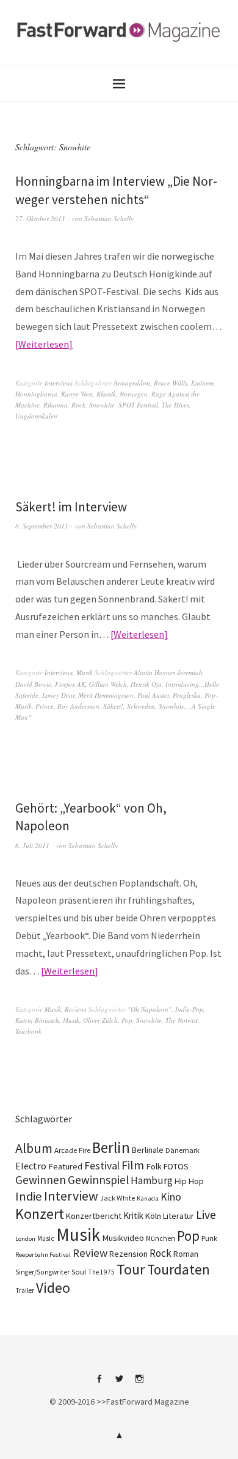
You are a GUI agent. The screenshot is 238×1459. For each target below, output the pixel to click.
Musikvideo (123, 1237)
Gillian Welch (108, 684)
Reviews (76, 1009)
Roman (185, 1253)
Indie (28, 1196)
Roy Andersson (78, 706)
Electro (30, 1166)
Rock (78, 404)
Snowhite (102, 404)
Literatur (178, 1215)
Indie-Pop (189, 1009)
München (160, 1238)
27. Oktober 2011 (40, 218)
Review (90, 1253)
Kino (170, 1197)
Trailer (24, 1290)
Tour (131, 1269)
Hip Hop (189, 1181)
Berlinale (148, 1149)
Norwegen (134, 393)
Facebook (99, 1383)
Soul (78, 1271)
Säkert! (113, 706)
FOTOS (176, 1166)
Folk (154, 1166)
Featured (65, 1166)
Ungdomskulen (36, 415)
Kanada (148, 1198)
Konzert (39, 1213)
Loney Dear (58, 695)
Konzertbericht (93, 1215)
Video (53, 1287)
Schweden (141, 706)
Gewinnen (40, 1179)
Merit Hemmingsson (106, 695)
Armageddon (132, 382)
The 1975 (101, 1272)
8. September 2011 (41, 525)
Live (206, 1214)
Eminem (202, 382)
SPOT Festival (138, 404)
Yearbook (28, 1031)
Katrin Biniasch (37, 1020)
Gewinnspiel (98, 1179)
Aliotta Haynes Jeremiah (168, 672)
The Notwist (181, 1020)
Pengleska (187, 695)
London (25, 1239)
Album (33, 1148)
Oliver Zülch (100, 1020)
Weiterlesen (43, 344)
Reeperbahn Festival (43, 1255)
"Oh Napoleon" (149, 1009)
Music (45, 1238)
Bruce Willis (170, 382)
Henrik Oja (146, 684)
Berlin (111, 1147)
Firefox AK (70, 684)
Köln (153, 1215)
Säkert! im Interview (71, 507)
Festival (102, 1165)
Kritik (133, 1215)
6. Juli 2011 (32, 845)
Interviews (59, 382)
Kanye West (77, 393)
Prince (44, 706)
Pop (126, 1020)
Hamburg (152, 1180)
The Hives (175, 404)
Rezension (128, 1253)
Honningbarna (36, 393)
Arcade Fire (72, 1150)
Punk (209, 1238)
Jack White (117, 1197)
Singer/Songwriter (42, 1272)
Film (132, 1164)
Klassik (106, 393)
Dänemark (182, 1150)
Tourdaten (178, 1269)
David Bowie (33, 684)
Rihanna (55, 404)
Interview (71, 1195)
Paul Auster (153, 695)
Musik (84, 672)
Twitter (119, 1383)
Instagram (139, 1383)
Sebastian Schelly (109, 218)
